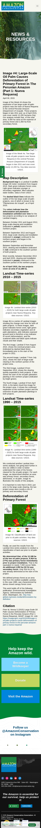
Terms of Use (18, 819)
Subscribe (26, 806)
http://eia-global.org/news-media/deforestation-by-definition (20, 597)
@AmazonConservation (20, 731)
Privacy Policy (6, 819)
